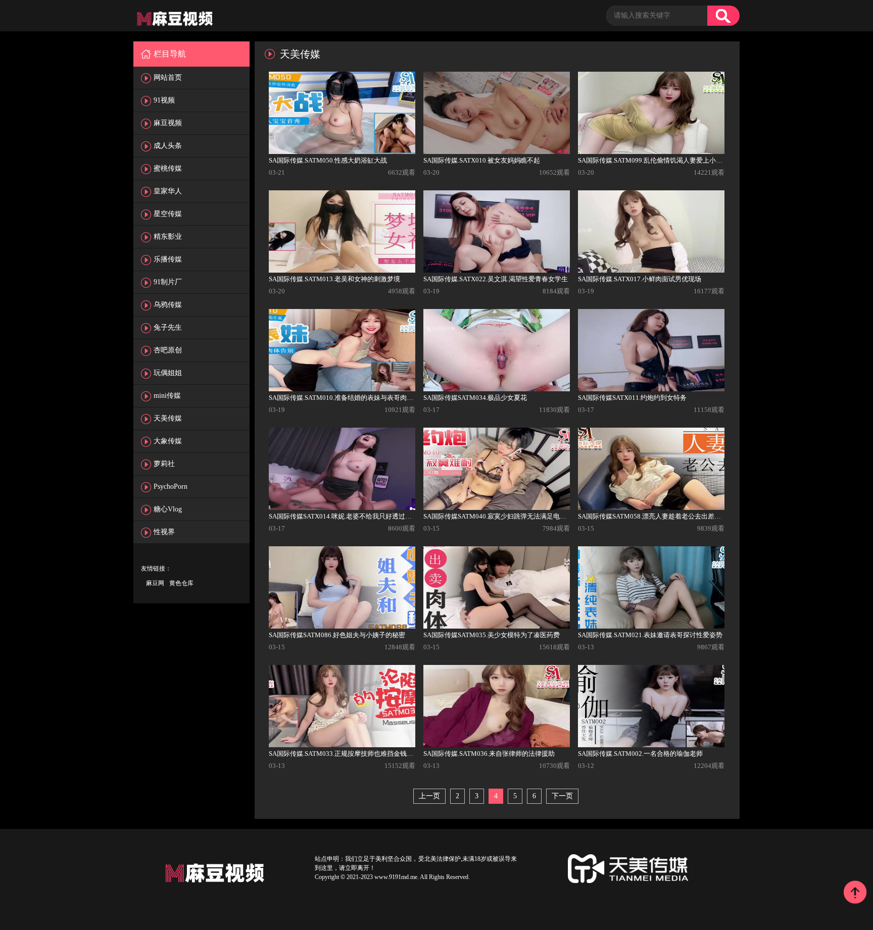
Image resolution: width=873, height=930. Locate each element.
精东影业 (168, 236)
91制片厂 (168, 282)
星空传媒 (168, 214)
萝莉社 (164, 464)
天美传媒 (168, 418)
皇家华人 (168, 191)
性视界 (164, 532)
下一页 (562, 796)
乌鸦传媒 (168, 304)
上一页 (429, 796)
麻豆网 (155, 583)
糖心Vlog (168, 509)
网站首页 (168, 77)
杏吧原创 (168, 350)
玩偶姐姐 (168, 373)
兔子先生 (168, 327)
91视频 (164, 100)
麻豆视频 (168, 123)
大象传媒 (168, 441)
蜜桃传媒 (168, 168)
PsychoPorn (170, 486)
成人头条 (168, 145)
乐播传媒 (168, 259)
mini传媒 (167, 395)
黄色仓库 (181, 583)
